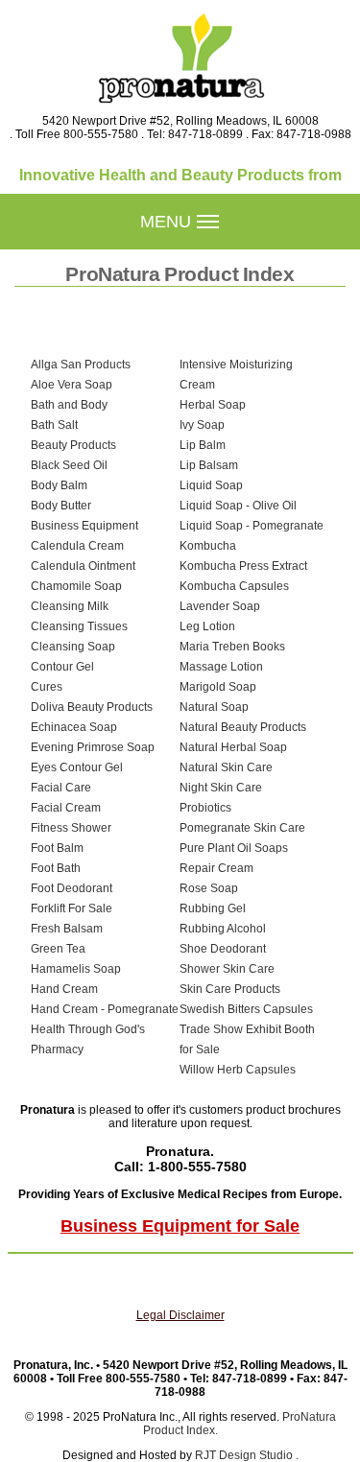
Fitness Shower (71, 828)
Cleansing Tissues (79, 626)
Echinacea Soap (74, 727)
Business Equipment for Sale (180, 1226)
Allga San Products (81, 364)
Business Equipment (84, 525)
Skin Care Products (230, 989)
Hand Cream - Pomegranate (105, 1009)
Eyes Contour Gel (77, 767)
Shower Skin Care (227, 969)
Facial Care (61, 787)
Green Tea (58, 948)
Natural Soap (214, 707)
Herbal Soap (213, 405)
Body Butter (61, 505)
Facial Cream (66, 807)
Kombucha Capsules (234, 586)
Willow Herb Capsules (238, 1069)
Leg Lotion (207, 626)
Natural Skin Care (226, 767)
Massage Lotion (221, 666)
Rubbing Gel (213, 908)
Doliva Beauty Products (92, 707)
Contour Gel (62, 666)
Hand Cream (64, 989)
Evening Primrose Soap (93, 747)
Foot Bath (56, 868)
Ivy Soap (202, 425)
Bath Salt (54, 425)
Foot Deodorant (71, 888)
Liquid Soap (211, 485)
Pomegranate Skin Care (242, 828)
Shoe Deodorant (223, 948)
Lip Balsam (209, 465)
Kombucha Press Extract (243, 566)
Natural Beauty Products (243, 727)
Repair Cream (216, 868)
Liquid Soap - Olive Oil (238, 505)
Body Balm (59, 485)
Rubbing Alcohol (223, 928)
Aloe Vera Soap (71, 384)
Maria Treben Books (232, 646)
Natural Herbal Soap (233, 747)
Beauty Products (73, 445)
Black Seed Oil (69, 465)
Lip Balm (203, 445)
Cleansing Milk (69, 606)
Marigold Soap (218, 687)
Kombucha (208, 546)
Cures (46, 687)
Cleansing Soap (73, 646)
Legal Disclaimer (180, 1315)
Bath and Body (69, 405)
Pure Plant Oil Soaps (234, 848)
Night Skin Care (221, 787)
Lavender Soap (220, 606)
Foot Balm (57, 848)
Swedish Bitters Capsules (246, 1009)
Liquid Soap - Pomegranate (252, 525)
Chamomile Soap (76, 586)
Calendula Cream (77, 546)
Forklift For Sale (71, 908)
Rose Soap (209, 888)
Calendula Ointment (83, 566)
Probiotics (205, 807)
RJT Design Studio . (247, 1455)
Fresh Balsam (67, 928)
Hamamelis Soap (76, 969)
